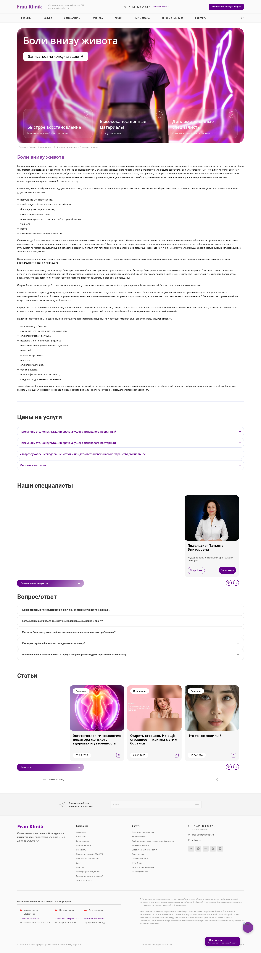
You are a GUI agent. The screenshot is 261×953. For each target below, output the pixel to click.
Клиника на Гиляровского (67, 918)
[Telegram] (206, 849)
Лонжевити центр (140, 845)
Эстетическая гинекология (144, 849)
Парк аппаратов (83, 845)
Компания (82, 825)
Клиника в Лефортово (30, 918)
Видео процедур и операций (89, 876)
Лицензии (80, 836)
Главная (22, 147)
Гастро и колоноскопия (143, 867)
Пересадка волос (140, 871)
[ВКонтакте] (191, 849)
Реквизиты (81, 849)
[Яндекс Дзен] (220, 849)
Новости (80, 867)
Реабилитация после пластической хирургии (153, 841)
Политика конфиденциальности (157, 944)
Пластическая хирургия (143, 832)
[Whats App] (213, 849)
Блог (78, 863)
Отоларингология (140, 858)
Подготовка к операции (87, 858)
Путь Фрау (137, 863)
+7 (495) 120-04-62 (137, 6)
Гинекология (44, 147)
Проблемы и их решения (65, 147)
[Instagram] (198, 849)
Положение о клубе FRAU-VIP (89, 854)
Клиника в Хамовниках (94, 918)
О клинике (81, 832)
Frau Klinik (30, 826)
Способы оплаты (84, 880)
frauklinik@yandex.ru (203, 834)
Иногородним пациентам (88, 871)
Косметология (138, 836)
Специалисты (82, 841)
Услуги (32, 147)
